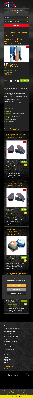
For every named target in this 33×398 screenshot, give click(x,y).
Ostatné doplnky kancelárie (10, 341)
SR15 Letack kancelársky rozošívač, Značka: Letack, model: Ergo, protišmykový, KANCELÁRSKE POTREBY (16, 136)
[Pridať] (11, 81)
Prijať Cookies (16, 285)
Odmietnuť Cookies (16, 294)
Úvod (5, 326)
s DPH (12, 21)
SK (17, 13)
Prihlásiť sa (13, 10)
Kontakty (6, 352)
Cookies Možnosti (16, 289)
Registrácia (21, 10)
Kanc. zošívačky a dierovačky (11, 333)
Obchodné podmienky (9, 346)
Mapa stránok (7, 354)
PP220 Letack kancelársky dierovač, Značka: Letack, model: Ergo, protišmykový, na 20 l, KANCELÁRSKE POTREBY (16, 232)
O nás (5, 344)
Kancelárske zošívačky (14, 116)
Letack (10, 118)
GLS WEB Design (25, 375)
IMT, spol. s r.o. (10, 4)
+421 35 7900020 (9, 366)
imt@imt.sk (8, 368)
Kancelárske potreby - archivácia (12, 328)
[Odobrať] (18, 81)
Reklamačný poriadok (9, 349)
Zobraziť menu (16, 25)
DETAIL (23, 161)
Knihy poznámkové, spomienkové (12, 339)
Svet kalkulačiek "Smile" (10, 331)
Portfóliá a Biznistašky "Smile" (11, 336)
